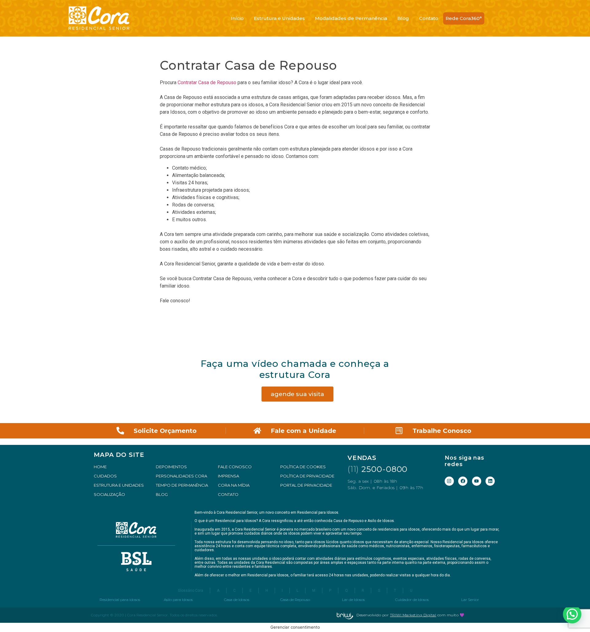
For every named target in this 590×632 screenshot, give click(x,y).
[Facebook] (462, 481)
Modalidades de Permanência (351, 18)
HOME (100, 466)
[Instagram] (449, 481)
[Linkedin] (490, 481)
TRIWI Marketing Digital (413, 615)
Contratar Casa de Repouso (207, 82)
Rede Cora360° (464, 18)
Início (237, 18)
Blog (403, 18)
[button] (572, 614)
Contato (428, 18)
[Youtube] (476, 481)
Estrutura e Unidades (279, 18)
